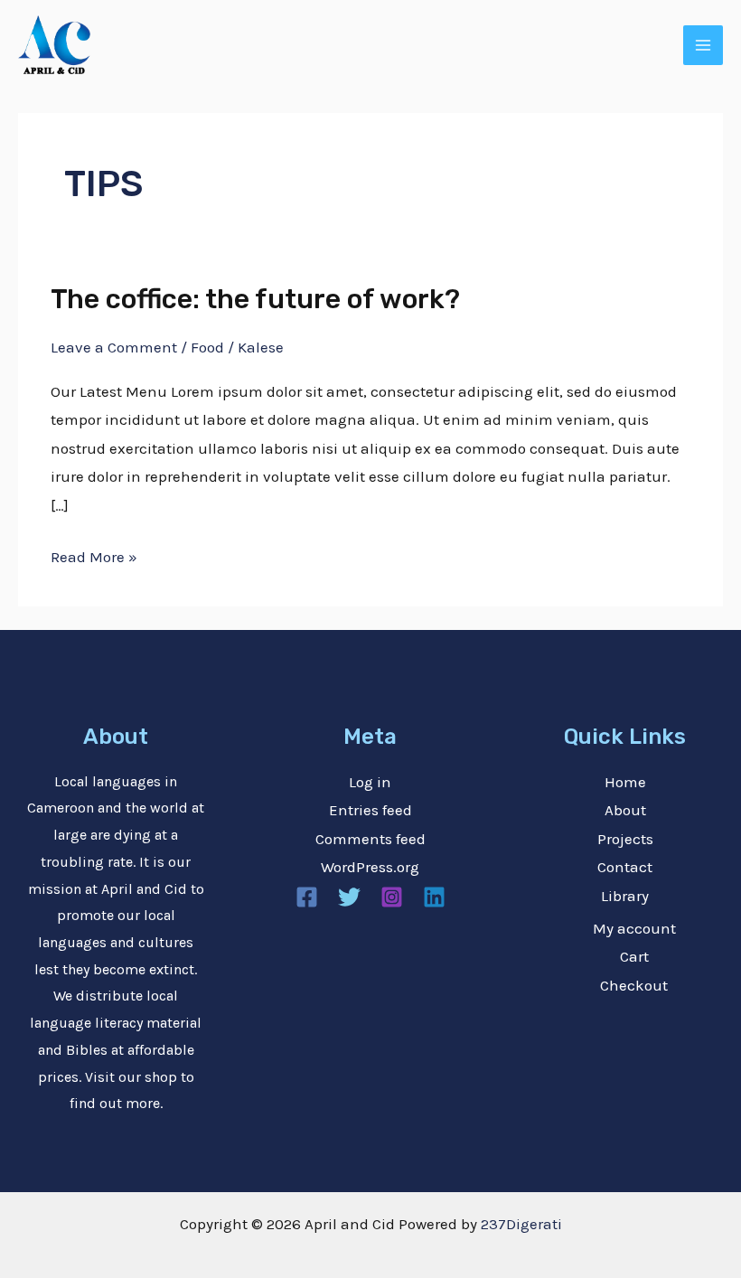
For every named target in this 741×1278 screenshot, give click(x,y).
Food (207, 347)
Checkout (634, 985)
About (625, 810)
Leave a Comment (114, 347)
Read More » (94, 554)
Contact (624, 867)
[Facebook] (306, 897)
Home (625, 782)
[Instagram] (391, 897)
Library (625, 896)
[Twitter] (349, 897)
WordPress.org (370, 867)
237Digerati (521, 1224)
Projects (625, 839)
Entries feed (370, 810)
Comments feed (370, 839)
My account (634, 928)
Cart (634, 956)
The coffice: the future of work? (255, 299)
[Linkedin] (434, 897)
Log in (370, 782)
